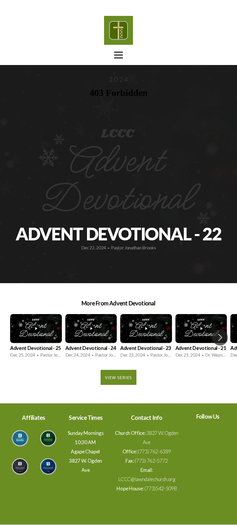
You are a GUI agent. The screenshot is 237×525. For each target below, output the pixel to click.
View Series (118, 377)
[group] (36, 337)
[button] (220, 337)
